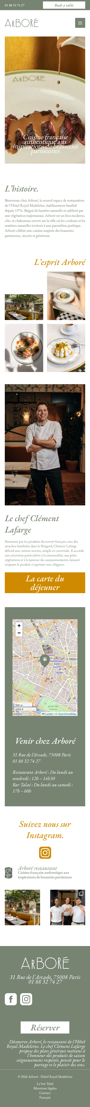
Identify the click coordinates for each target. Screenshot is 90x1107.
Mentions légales (45, 1088)
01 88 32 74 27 (14, 5)
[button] (64, 5)
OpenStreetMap (67, 714)
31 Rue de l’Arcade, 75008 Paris (41, 754)
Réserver (45, 1027)
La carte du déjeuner (45, 583)
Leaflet (49, 714)
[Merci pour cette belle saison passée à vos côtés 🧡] (67, 907)
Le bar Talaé (45, 1083)
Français (45, 1097)
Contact (45, 1093)
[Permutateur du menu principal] (80, 23)
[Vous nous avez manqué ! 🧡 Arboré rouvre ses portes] (22, 907)
